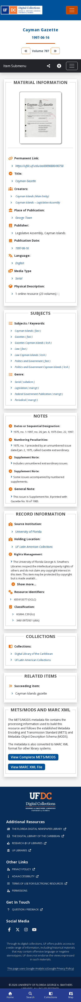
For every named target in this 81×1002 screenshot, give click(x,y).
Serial (18, 278)
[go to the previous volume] (26, 51)
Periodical (26, 400)
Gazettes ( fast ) (24, 337)
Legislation (27, 388)
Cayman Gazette (25, 181)
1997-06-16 (22, 248)
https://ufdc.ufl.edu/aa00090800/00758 (39, 166)
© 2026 (40, 986)
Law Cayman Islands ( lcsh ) (30, 355)
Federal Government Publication (39, 394)
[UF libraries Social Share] (48, 66)
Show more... (26, 584)
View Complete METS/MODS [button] (33, 757)
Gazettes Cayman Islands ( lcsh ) (33, 343)
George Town (23, 218)
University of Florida (28, 532)
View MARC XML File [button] (26, 767)
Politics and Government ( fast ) (32, 361)
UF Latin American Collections (34, 547)
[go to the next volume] (55, 51)
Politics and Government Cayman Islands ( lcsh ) (42, 367)
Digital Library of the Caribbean (34, 654)
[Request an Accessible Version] (59, 66)
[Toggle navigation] (72, 10)
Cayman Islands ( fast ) (28, 331)
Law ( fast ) (21, 349)
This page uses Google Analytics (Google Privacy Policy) (40, 968)
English (19, 263)
